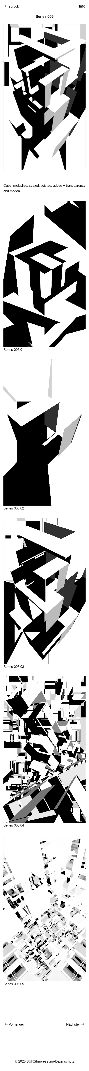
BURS (31, 1061)
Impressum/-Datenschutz (55, 1061)
